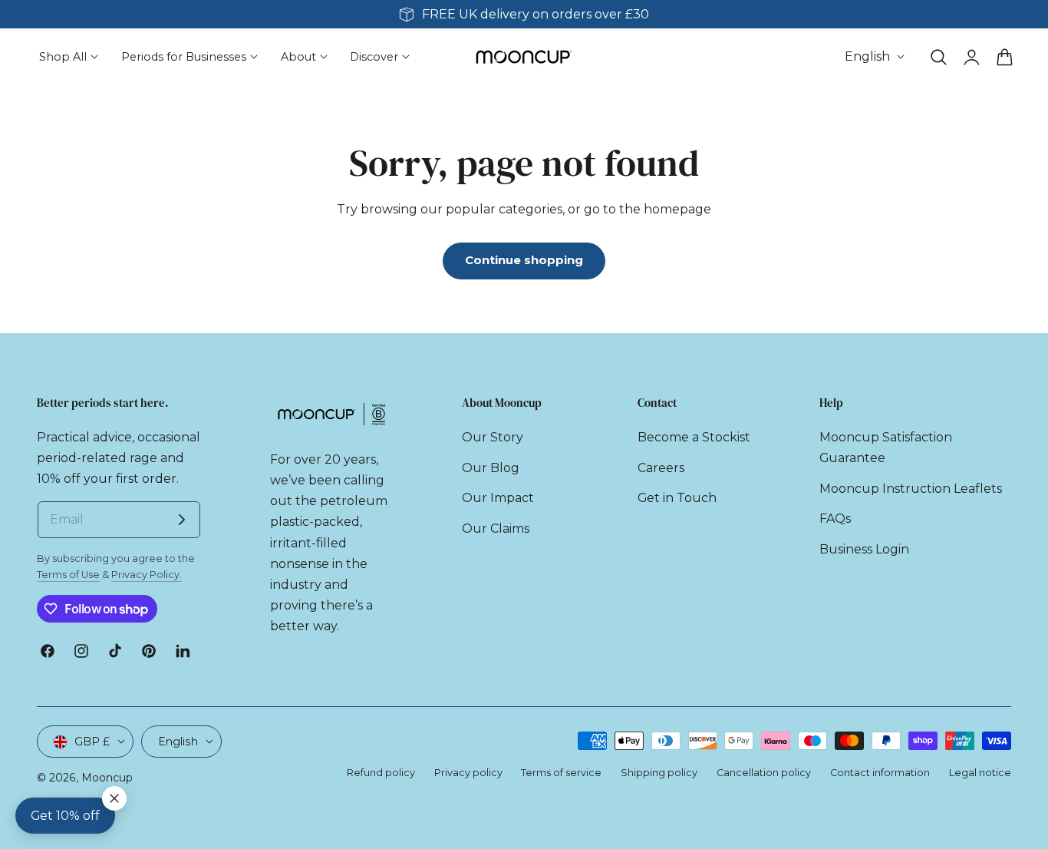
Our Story (492, 437)
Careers (661, 467)
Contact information (880, 772)
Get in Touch (677, 498)
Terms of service (561, 772)
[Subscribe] (182, 519)
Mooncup (107, 777)
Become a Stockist (694, 437)
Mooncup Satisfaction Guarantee (885, 447)
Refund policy (381, 772)
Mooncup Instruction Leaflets (910, 488)
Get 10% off (65, 815)
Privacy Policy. (146, 574)
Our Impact (498, 498)
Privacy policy (468, 772)
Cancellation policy (764, 772)
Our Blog (490, 467)
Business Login (864, 548)
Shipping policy (659, 772)
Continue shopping (524, 260)
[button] (938, 56)
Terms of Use (68, 574)
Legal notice (980, 772)
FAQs (835, 518)
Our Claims (495, 527)
